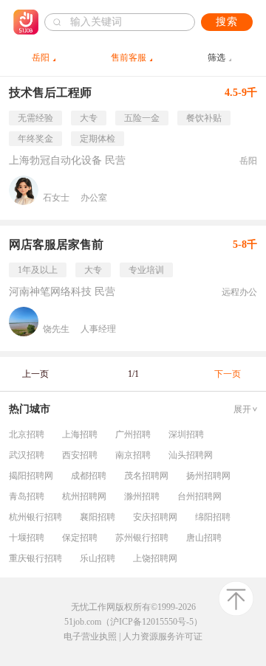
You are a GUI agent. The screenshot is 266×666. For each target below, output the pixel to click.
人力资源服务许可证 (162, 636)
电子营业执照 (90, 636)
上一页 (35, 374)
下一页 (227, 374)
